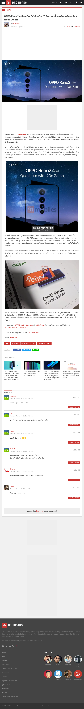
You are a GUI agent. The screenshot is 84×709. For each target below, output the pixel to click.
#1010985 (76, 415)
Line (36, 350)
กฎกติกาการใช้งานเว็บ (9, 681)
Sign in (54, 2)
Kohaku (12, 469)
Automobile (5, 673)
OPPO (7, 343)
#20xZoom (40, 325)
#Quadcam (29, 325)
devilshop (13, 431)
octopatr (48, 664)
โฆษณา (4, 693)
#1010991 (76, 450)
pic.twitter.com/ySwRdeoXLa (15, 328)
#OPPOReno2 (19, 325)
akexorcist (58, 679)
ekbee (12, 486)
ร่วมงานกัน (5, 689)
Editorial (4, 660)
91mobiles (13, 338)
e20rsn (12, 414)
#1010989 (76, 432)
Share (18, 350)
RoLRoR (12, 449)
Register (63, 2)
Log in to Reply (74, 407)
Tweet (27, 350)
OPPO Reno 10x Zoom (28, 343)
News (8, 9)
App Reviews (6, 665)
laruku (48, 679)
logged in (39, 511)
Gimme (58, 664)
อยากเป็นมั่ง (78, 679)
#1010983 (76, 397)
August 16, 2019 (33, 333)
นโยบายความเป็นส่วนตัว (10, 697)
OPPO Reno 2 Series (44, 343)
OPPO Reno (21, 135)
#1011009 (76, 487)
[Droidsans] (16, 2)
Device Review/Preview (9, 668)
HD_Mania (68, 679)
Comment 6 (76, 26)
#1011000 (76, 470)
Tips (3, 656)
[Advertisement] (42, 45)
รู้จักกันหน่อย (6, 685)
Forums (4, 677)
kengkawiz (68, 664)
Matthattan (16, 23)
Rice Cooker (78, 666)
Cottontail (13, 396)
